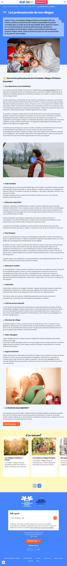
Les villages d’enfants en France (14, 459)
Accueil (5, 6)
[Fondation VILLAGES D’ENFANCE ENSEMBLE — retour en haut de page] (26, 2)
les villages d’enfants (49, 90)
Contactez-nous (32, 541)
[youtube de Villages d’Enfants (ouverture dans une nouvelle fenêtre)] (38, 549)
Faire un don (40, 2)
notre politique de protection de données (41, 527)
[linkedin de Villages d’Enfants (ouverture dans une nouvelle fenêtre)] (31, 549)
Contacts (30, 561)
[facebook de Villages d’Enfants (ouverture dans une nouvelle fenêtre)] (35, 549)
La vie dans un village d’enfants (28, 6)
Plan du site (47, 558)
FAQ (38, 561)
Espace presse (59, 558)
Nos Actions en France (13, 6)
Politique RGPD (27, 558)
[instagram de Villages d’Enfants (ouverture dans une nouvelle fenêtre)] (28, 549)
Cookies (38, 558)
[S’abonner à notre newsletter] (55, 518)
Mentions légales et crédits (11, 558)
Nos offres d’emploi (10, 424)
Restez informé (14, 513)
